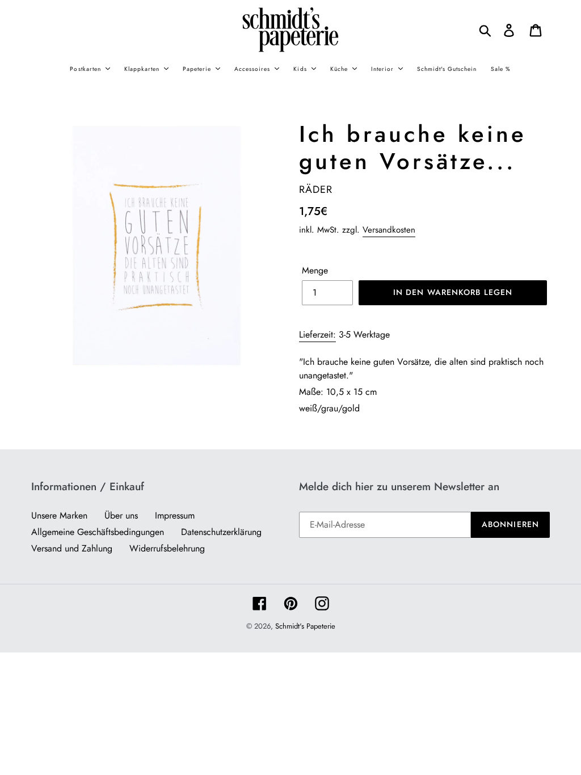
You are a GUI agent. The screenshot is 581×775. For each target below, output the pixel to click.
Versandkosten (389, 230)
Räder (315, 189)
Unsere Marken (59, 515)
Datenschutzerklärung (221, 531)
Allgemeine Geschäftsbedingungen (97, 531)
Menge (315, 270)
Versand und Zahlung (71, 548)
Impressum (175, 515)
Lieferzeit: (317, 334)
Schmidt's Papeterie (305, 626)
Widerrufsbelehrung (167, 548)
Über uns (121, 515)
